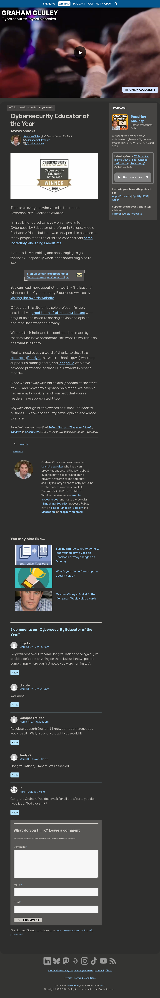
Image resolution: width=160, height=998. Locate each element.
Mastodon (31, 431)
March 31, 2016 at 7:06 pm (34, 759)
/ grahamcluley (35, 143)
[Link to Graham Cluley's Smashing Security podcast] (75, 960)
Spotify (136, 196)
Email (18, 902)
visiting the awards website (32, 298)
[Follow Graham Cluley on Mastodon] (66, 960)
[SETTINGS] (147, 177)
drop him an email (71, 511)
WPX (102, 985)
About (108, 3)
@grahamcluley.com (38, 140)
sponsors (17, 358)
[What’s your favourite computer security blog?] (34, 577)
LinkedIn (66, 507)
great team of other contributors (58, 312)
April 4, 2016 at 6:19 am (32, 791)
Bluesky (15, 431)
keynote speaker (52, 466)
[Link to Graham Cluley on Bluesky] (56, 960)
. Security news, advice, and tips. (48, 275)
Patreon (117, 213)
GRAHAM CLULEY (30, 13)
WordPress (73, 985)
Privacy (68, 977)
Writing (64, 3)
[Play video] (80, 52)
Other (115, 199)
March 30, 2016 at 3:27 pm (34, 646)
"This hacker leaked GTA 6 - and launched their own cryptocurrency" (131, 160)
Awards (24, 444)
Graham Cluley (14, 3)
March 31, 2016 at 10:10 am (34, 721)
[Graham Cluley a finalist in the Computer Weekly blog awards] (34, 600)
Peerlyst (34, 358)
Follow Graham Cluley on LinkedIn (70, 427)
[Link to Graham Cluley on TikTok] (94, 960)
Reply (15, 672)
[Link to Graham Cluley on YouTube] (103, 960)
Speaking (49, 3)
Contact (94, 3)
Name (18, 884)
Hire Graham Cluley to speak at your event (70, 970)
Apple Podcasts (121, 196)
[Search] (115, 3)
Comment (20, 846)
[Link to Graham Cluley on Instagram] (84, 960)
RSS (145, 196)
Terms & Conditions (85, 977)
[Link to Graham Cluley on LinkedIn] (47, 960)
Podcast (79, 3)
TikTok (55, 507)
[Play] (119, 177)
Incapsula (66, 363)
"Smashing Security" (55, 503)
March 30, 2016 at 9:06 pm (34, 689)
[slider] (125, 177)
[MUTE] (140, 177)
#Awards (18, 451)
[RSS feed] (113, 960)
